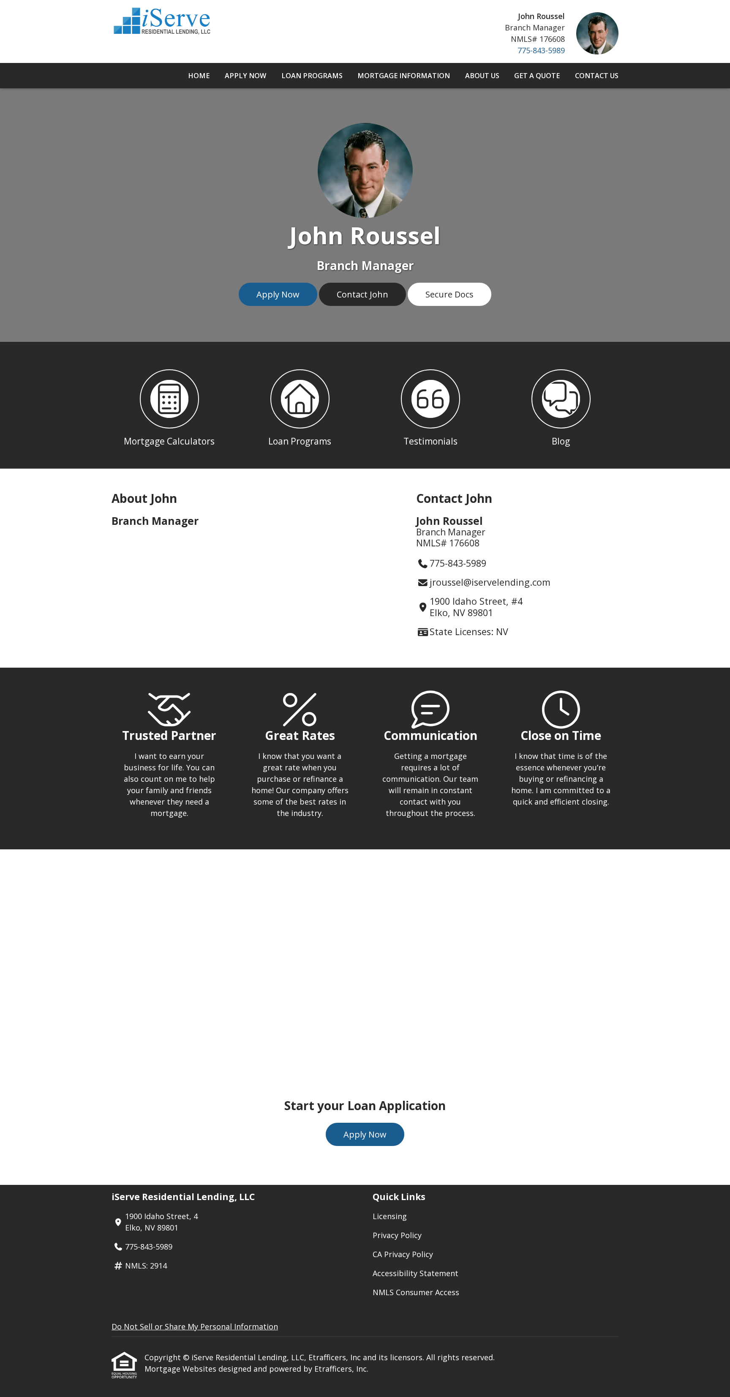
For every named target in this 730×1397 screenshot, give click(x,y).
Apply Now (245, 75)
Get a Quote (537, 75)
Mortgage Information (403, 75)
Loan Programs (312, 75)
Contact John (362, 294)
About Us (482, 75)
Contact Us (596, 75)
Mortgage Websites (181, 1369)
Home (199, 75)
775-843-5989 (541, 50)
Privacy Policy (397, 1235)
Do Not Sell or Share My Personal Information (195, 1326)
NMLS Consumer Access (416, 1292)
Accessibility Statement (415, 1273)
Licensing (390, 1216)
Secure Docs (449, 294)
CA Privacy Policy (403, 1254)
